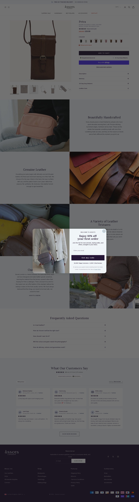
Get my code (88, 258)
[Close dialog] (104, 231)
